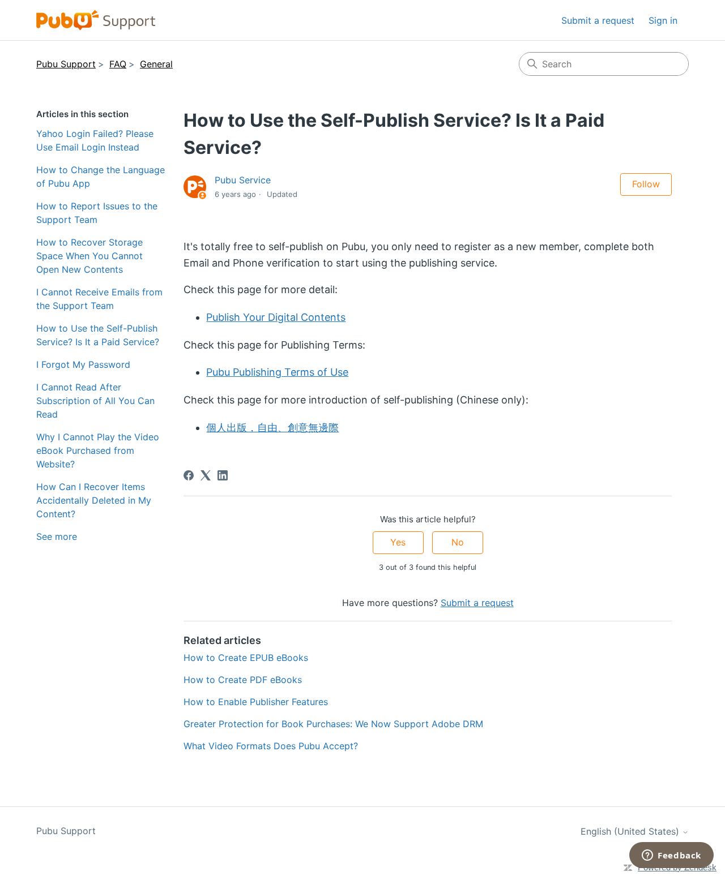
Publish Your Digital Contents (276, 317)
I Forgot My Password (83, 364)
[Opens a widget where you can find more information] (671, 856)
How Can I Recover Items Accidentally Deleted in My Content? (93, 500)
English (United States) (631, 831)
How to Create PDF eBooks (243, 679)
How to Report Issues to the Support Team (96, 212)
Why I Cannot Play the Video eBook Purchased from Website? (97, 450)
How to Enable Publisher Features (256, 701)
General (156, 64)
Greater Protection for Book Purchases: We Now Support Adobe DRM (333, 723)
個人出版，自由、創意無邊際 (272, 427)
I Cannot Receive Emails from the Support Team (99, 298)
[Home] (96, 20)
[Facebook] (189, 475)
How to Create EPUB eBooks (246, 657)
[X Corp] (206, 475)
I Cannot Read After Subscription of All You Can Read (95, 400)
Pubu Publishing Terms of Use (277, 372)
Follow (646, 184)
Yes (398, 542)
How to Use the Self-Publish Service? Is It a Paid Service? (97, 335)
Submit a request (597, 20)
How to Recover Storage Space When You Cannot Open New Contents (89, 256)
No (457, 542)
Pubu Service (243, 180)
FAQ (117, 64)
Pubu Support (66, 64)
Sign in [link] (663, 20)
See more (56, 536)
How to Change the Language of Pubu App (100, 176)
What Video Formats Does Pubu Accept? (271, 746)
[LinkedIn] (223, 475)
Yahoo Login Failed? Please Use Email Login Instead (94, 140)
